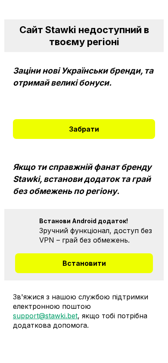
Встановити (84, 263)
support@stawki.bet (45, 315)
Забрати (84, 129)
